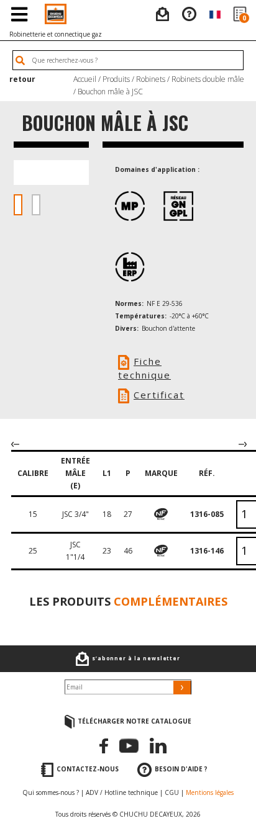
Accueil (84, 79)
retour (22, 79)
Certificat (159, 394)
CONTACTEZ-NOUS (88, 769)
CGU (172, 792)
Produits (116, 79)
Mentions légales (210, 792)
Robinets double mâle (207, 79)
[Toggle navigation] (19, 14)
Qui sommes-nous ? (50, 792)
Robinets (150, 79)
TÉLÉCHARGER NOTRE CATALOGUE (134, 721)
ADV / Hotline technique (122, 792)
